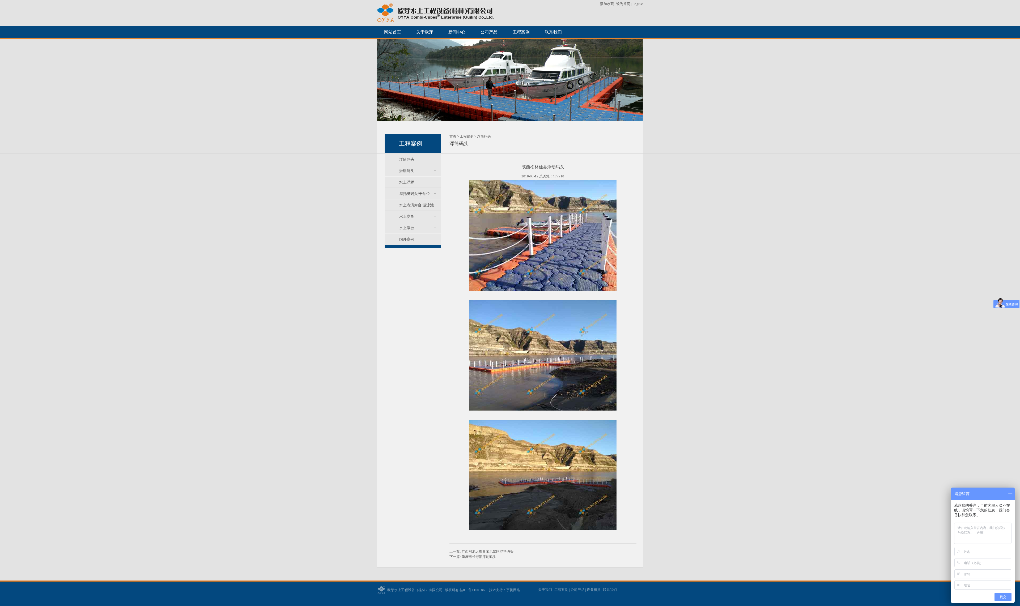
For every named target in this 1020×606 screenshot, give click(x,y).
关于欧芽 (424, 32)
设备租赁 (594, 590)
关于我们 (545, 590)
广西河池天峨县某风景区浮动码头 (487, 551)
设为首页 (623, 4)
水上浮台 (406, 228)
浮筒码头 (406, 159)
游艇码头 (406, 171)
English (638, 4)
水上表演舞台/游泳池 (416, 205)
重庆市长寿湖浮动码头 (479, 557)
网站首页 (392, 32)
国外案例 (406, 239)
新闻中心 (456, 32)
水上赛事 (406, 217)
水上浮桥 (406, 182)
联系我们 (553, 32)
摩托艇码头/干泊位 (414, 194)
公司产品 (489, 32)
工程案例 (521, 32)
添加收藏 (607, 4)
